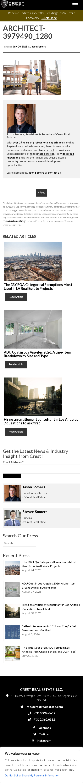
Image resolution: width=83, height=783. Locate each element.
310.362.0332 (23, 182)
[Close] (79, 750)
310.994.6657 (24, 174)
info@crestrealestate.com (30, 167)
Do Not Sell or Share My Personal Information (32, 775)
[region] (41, 765)
